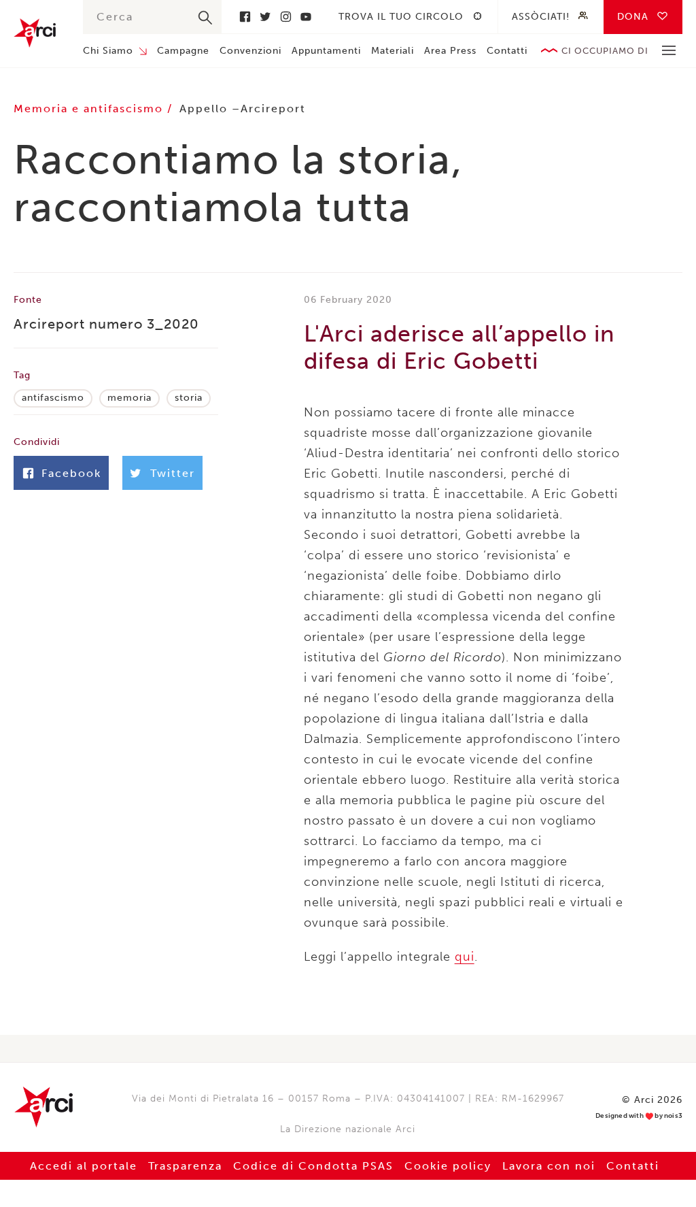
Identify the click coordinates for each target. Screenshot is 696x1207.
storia (189, 397)
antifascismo (53, 397)
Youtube (306, 16)
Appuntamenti (326, 50)
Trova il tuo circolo (401, 16)
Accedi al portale (83, 1165)
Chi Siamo (108, 50)
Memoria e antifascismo (90, 108)
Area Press (450, 50)
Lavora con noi (548, 1165)
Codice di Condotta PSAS (313, 1165)
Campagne (183, 50)
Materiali (392, 50)
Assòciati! (541, 16)
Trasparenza (185, 1165)
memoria (129, 397)
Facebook (244, 16)
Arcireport (273, 108)
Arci (35, 33)
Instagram (285, 16)
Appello (203, 108)
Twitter (265, 16)
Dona (632, 16)
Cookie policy (447, 1165)
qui (464, 956)
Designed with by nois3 (638, 1116)
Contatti (507, 50)
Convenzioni (250, 50)
